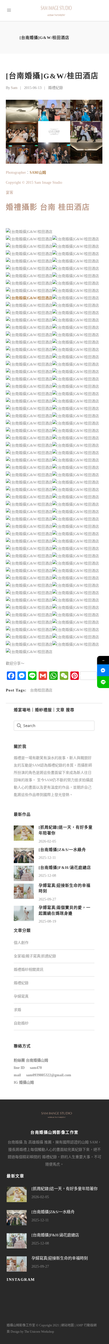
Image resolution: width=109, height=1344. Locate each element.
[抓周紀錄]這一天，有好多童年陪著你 (64, 1189)
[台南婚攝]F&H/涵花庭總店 (65, 867)
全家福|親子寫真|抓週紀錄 (35, 956)
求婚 (17, 1010)
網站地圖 (67, 1325)
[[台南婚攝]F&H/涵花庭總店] (24, 873)
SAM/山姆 (38, 173)
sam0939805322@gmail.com (48, 1075)
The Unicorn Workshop (39, 1331)
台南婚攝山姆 (37, 1060)
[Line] (103, 682)
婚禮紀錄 (55, 88)
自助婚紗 (21, 1023)
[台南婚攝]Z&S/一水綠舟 (62, 850)
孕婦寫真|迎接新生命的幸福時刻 (59, 1258)
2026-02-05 (47, 841)
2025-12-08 (47, 876)
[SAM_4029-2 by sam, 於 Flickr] (29, 298)
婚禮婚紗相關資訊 (28, 970)
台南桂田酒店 (41, 690)
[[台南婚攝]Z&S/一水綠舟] (24, 855)
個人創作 (21, 943)
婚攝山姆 (26, 1082)
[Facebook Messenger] (103, 670)
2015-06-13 (33, 88)
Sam (14, 88)
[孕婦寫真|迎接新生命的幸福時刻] (24, 891)
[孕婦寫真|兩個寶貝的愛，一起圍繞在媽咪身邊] (24, 913)
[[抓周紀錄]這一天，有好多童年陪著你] (24, 833)
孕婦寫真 (21, 996)
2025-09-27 (47, 899)
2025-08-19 (47, 921)
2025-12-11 (47, 858)
